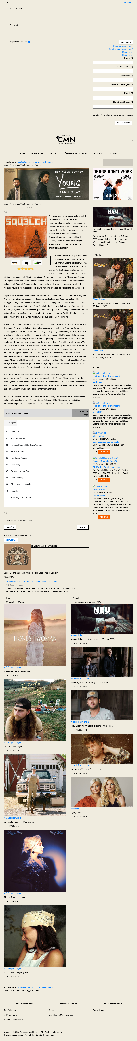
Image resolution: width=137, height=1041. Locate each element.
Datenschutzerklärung (13, 1035)
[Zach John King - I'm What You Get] (35, 785)
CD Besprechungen (12, 667)
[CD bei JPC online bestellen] (37, 262)
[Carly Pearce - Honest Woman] (35, 634)
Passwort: (125, 75)
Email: (127, 93)
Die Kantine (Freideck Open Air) (107, 467)
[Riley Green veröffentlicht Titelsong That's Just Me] (102, 705)
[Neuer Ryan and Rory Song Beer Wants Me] (102, 662)
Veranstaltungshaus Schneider (106, 442)
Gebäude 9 (97, 412)
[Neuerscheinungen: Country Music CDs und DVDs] (113, 217)
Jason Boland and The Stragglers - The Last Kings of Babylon (31, 573)
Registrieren (127, 52)
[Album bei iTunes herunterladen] (26, 262)
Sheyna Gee (98, 436)
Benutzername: (123, 67)
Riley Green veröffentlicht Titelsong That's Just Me (93, 726)
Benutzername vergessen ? (121, 49)
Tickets (104, 451)
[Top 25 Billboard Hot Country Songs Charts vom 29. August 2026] (113, 329)
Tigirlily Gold (76, 812)
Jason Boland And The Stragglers (19, 521)
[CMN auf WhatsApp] (118, 162)
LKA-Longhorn (99, 495)
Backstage (97, 382)
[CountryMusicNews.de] (66, 139)
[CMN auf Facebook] (107, 162)
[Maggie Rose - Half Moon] (35, 860)
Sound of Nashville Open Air (105, 461)
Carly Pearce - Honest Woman (17, 671)
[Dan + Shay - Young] (46, 184)
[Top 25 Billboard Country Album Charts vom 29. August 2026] (113, 277)
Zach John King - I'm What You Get (19, 822)
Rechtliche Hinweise (34, 1035)
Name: (127, 58)
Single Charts (99, 350)
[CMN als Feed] (129, 162)
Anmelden (11, 540)
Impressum (49, 1035)
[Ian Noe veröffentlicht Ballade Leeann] (102, 748)
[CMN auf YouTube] (123, 162)
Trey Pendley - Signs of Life (16, 746)
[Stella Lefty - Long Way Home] (35, 936)
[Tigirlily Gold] (102, 792)
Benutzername (15, 8)
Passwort (13, 25)
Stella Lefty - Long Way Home (17, 972)
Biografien (75, 808)
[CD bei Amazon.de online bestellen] (15, 262)
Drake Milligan (99, 489)
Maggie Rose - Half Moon (15, 897)
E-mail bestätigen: (121, 102)
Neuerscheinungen (79, 635)
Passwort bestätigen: (120, 84)
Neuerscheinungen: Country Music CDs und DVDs (93, 639)
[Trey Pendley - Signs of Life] (35, 710)
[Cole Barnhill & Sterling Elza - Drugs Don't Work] (113, 184)
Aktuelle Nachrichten (80, 678)
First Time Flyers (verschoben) (106, 376)
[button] (38, 153)
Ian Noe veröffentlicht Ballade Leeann (87, 769)
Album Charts (99, 299)
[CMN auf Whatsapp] (119, 988)
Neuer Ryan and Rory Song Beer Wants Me (90, 682)
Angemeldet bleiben (18, 41)
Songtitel (12, 423)
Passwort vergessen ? (123, 46)
